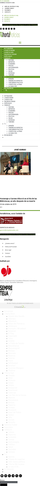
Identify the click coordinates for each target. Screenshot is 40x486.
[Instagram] (4, 29)
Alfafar (11, 385)
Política (11, 69)
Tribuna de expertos (15, 81)
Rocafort (11, 365)
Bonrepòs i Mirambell (17, 328)
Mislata (11, 402)
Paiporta (11, 405)
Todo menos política (15, 82)
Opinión (11, 79)
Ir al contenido (4, 1)
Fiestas (10, 65)
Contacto (7, 12)
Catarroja (12, 392)
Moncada (12, 353)
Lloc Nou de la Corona (17, 395)
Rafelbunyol (13, 363)
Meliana (11, 351)
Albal (10, 378)
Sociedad (11, 73)
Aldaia (10, 383)
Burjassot (12, 331)
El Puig (11, 333)
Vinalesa (11, 370)
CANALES (8, 429)
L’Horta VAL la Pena (15, 84)
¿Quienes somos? (9, 8)
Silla (10, 417)
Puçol (10, 360)
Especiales (8, 56)
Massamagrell (14, 348)
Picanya (11, 407)
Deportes (11, 62)
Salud (10, 71)
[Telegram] (9, 29)
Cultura (11, 60)
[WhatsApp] (14, 29)
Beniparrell (12, 388)
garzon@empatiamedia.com (9, 230)
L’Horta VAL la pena (16, 464)
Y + (5, 77)
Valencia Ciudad (10, 54)
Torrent (11, 420)
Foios (10, 338)
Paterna (11, 358)
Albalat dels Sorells (16, 316)
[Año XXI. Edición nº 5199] (12, 6)
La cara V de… (13, 86)
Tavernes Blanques (16, 368)
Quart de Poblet (14, 412)
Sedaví (11, 415)
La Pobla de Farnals (16, 343)
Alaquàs (11, 375)
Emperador (12, 336)
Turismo (11, 75)
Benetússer (13, 390)
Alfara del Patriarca (16, 323)
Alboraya (11, 318)
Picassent (12, 410)
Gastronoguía (13, 67)
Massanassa (13, 400)
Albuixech (12, 321)
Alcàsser (11, 380)
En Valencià (8, 88)
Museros (11, 355)
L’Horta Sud (8, 52)
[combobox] (9, 482)
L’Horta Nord (9, 50)
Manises (11, 397)
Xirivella (11, 422)
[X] (12, 29)
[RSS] (6, 29)
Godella (11, 341)
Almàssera (12, 326)
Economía (11, 64)
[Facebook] (1, 29)
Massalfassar (13, 346)
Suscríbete (8, 10)
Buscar (6, 90)
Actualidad (8, 48)
